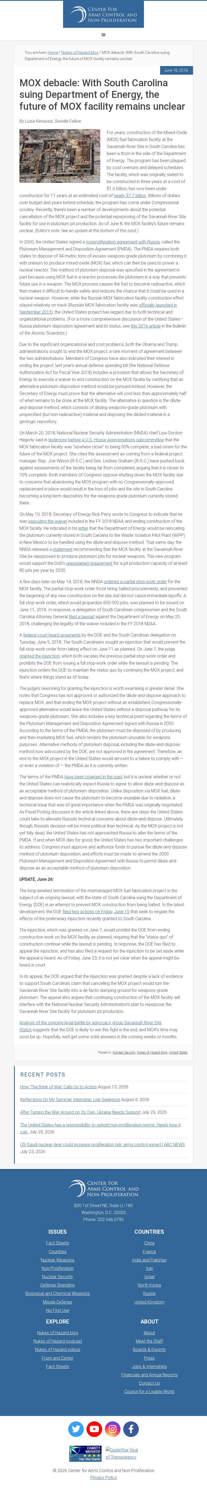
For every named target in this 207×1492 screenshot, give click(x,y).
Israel (149, 1276)
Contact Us (149, 1383)
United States (178, 1052)
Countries (58, 1251)
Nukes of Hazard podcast (57, 1341)
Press (149, 1358)
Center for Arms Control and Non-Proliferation (103, 14)
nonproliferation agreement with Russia (123, 242)
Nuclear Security (124, 1052)
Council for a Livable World (149, 1391)
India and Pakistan (149, 1260)
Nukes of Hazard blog (152, 1052)
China (149, 1243)
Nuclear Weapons (57, 1260)
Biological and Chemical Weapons (57, 1293)
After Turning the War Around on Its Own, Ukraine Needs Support (80, 1112)
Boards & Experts (149, 1349)
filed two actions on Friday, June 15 (96, 911)
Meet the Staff (149, 1341)
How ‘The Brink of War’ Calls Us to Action (58, 1086)
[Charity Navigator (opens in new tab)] (85, 1454)
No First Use (57, 1310)
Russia (149, 1293)
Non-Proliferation (58, 1268)
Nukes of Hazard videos (57, 1349)
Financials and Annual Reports (149, 1374)
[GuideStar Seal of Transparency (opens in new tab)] (122, 1454)
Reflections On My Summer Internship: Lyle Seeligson (70, 1099)
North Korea (149, 1285)
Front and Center (57, 1358)
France (149, 1251)
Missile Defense (57, 1302)
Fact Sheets (57, 1243)
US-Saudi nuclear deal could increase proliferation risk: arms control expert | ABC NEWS (102, 1144)
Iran (149, 1268)
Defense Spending (57, 1285)
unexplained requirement (89, 563)
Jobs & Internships (149, 1366)
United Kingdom (149, 1302)
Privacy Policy (103, 1477)
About (149, 1332)
